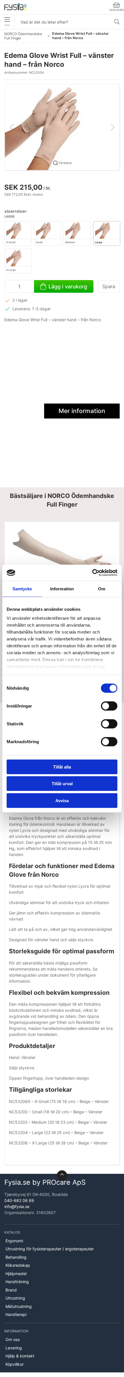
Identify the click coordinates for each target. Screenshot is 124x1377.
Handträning (17, 1281)
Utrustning (15, 1298)
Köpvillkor (14, 1364)
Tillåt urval (62, 783)
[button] (62, 126)
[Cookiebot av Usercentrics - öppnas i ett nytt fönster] (92, 573)
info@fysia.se (16, 1206)
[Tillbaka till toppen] (62, 1175)
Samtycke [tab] (22, 588)
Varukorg (116, 10)
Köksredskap (17, 1265)
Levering (13, 1347)
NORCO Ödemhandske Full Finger (23, 36)
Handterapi (16, 1314)
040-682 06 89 (19, 1200)
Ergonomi (14, 1240)
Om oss (12, 1339)
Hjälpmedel (16, 1273)
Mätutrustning (18, 1306)
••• (7, 24)
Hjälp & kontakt (19, 1355)
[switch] (109, 705)
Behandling (16, 1257)
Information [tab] (62, 588)
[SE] (15, 7)
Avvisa (62, 800)
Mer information (82, 410)
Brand (11, 1289)
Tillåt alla (62, 766)
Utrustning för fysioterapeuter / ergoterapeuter (49, 1248)
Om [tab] (101, 588)
